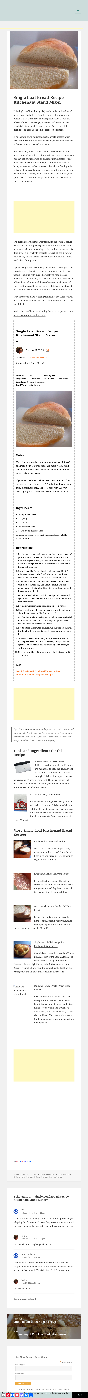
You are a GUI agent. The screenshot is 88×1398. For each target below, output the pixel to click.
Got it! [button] (80, 1395)
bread (19, 671)
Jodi (47, 350)
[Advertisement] (41, 29)
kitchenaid (28, 671)
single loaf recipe (44, 674)
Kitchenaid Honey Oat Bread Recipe (51, 873)
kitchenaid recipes (25, 674)
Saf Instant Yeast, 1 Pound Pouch (46, 794)
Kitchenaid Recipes (38, 357)
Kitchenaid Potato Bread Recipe (49, 841)
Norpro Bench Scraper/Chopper (49, 761)
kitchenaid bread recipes (48, 671)
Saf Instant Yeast (30, 729)
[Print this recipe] (17, 341)
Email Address (43, 1365)
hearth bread (21, 122)
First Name (19, 1374)
